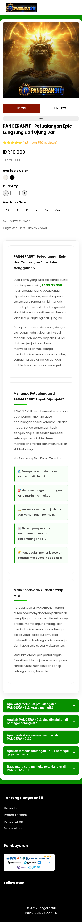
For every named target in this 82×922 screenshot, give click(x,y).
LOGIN (21, 108)
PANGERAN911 (52, 285)
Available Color (15, 171)
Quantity (10, 186)
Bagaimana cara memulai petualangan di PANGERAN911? (41, 768)
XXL (57, 209)
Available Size (14, 202)
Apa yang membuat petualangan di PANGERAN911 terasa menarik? (41, 705)
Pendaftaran (13, 821)
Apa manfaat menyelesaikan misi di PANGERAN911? (41, 737)
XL (46, 209)
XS (7, 209)
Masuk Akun (13, 828)
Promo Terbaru (15, 815)
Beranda (10, 808)
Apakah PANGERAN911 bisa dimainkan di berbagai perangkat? (41, 721)
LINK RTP (60, 108)
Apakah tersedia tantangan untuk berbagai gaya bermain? (41, 752)
